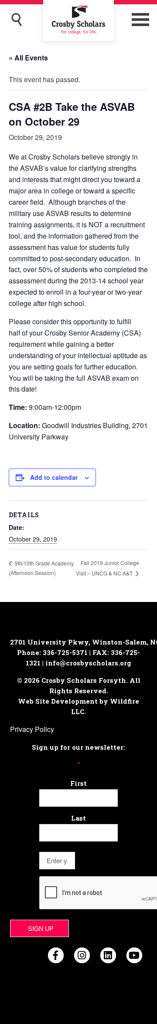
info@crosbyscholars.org (88, 662)
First (78, 783)
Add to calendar (54, 477)
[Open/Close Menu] (140, 19)
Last (78, 818)
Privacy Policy (32, 729)
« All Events (28, 58)
